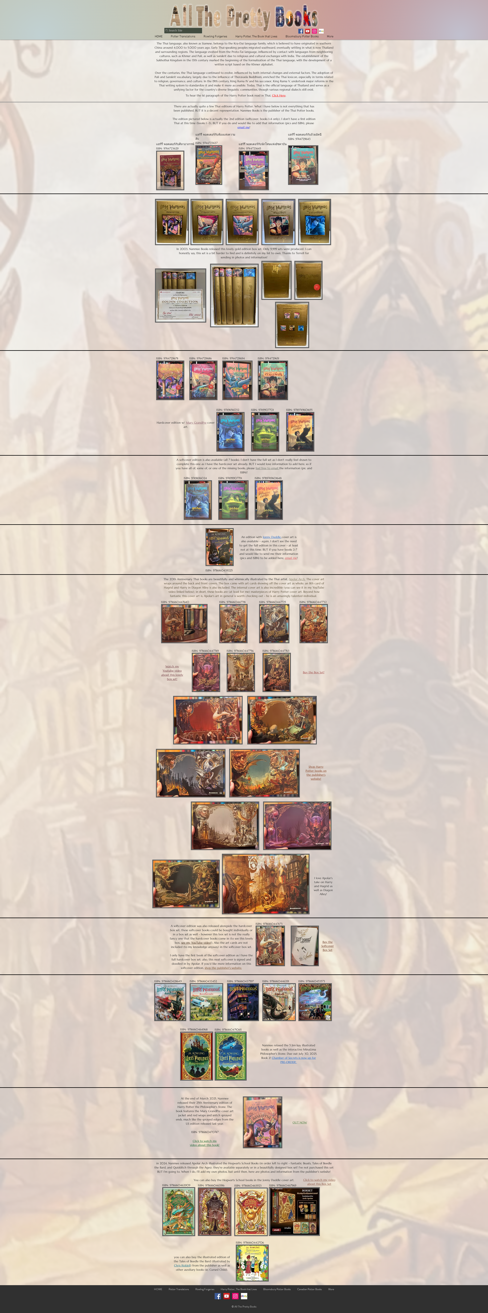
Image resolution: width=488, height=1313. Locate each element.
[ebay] (321, 31)
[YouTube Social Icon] (226, 1296)
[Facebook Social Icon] (218, 1296)
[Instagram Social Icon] (235, 1296)
